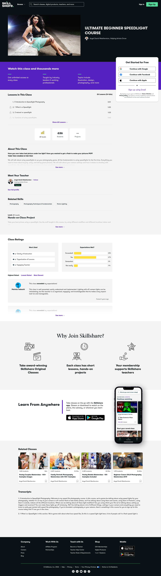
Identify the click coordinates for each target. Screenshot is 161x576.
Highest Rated (13, 275)
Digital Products (100, 550)
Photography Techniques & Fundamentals (38, 204)
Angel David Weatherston (26, 180)
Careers (23, 550)
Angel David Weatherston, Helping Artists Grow (108, 38)
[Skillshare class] (33, 460)
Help (63, 567)
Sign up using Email (137, 90)
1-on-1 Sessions (100, 553)
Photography (14, 204)
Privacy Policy (123, 95)
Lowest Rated (26, 275)
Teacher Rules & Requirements (80, 553)
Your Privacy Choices (88, 567)
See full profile (13, 190)
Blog (22, 556)
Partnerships (50, 550)
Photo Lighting (62, 204)
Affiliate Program (51, 547)
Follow (36, 179)
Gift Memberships (101, 547)
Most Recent (38, 275)
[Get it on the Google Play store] (96, 418)
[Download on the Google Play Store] (130, 554)
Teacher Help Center (77, 550)
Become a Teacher (76, 547)
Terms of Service (146, 94)
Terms (77, 567)
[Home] (8, 4)
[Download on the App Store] (75, 418)
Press (22, 553)
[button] (24, 4)
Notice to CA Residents (110, 567)
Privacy (69, 567)
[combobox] (56, 4)
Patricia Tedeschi (18, 289)
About (23, 547)
